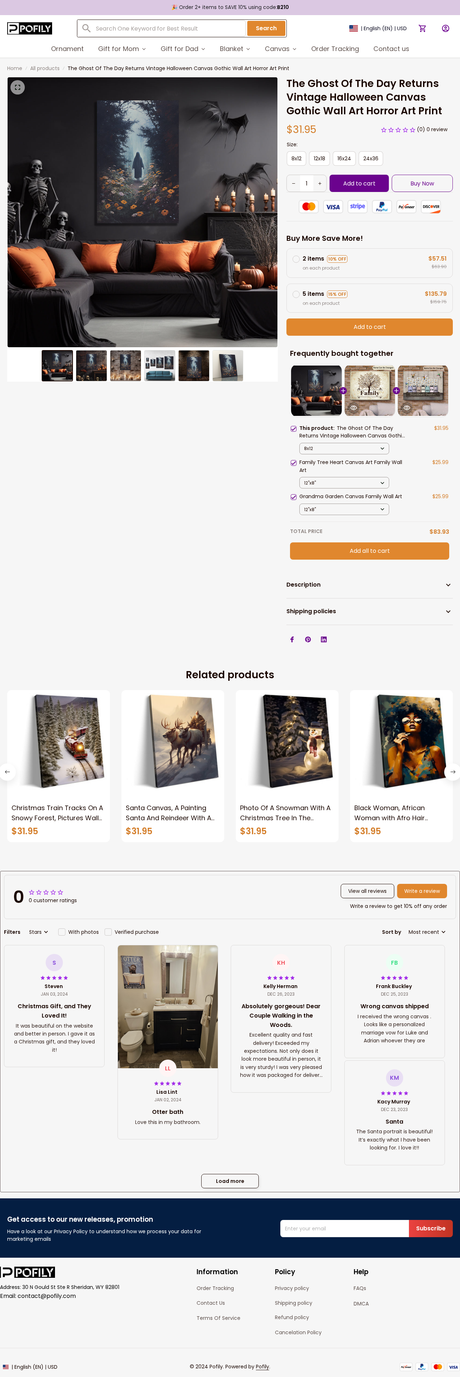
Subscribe (431, 1228)
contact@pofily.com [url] (47, 1296)
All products (45, 68)
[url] (262, 1367)
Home (14, 68)
